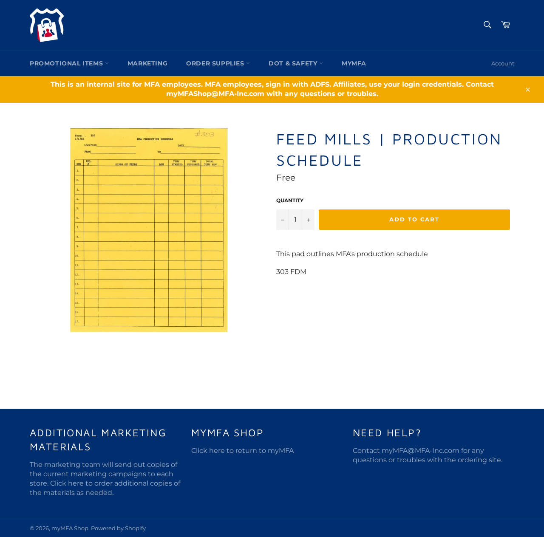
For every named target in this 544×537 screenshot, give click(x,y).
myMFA (354, 63)
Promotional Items (67, 63)
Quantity (289, 200)
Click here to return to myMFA (242, 451)
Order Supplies (216, 63)
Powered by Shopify (118, 528)
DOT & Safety (294, 63)
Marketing (147, 63)
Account (502, 63)
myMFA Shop (69, 528)
